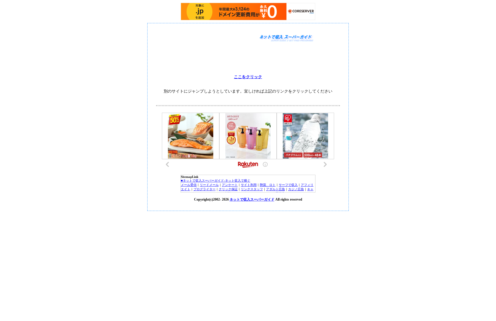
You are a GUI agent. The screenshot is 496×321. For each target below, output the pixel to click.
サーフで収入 (288, 185)
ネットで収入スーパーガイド (252, 199)
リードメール (209, 185)
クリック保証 (228, 189)
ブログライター (204, 189)
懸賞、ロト (268, 185)
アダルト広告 (275, 189)
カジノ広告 (296, 189)
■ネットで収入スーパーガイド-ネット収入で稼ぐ (215, 180)
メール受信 (189, 185)
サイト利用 (249, 185)
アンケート (230, 185)
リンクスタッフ (252, 189)
